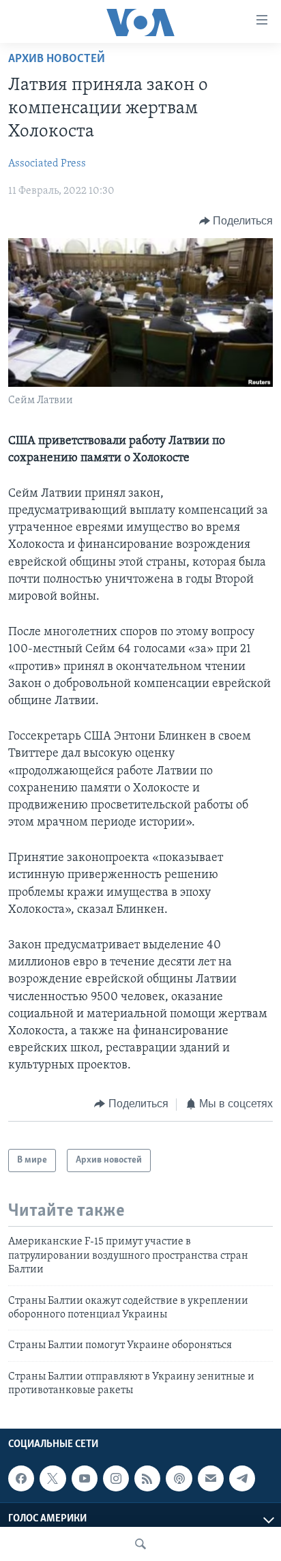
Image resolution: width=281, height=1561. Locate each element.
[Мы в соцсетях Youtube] (85, 1479)
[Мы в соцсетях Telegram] (242, 1479)
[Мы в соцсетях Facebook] (21, 1479)
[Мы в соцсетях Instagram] (116, 1479)
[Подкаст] (179, 1479)
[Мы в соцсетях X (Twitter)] (52, 1479)
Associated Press (47, 163)
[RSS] (147, 1479)
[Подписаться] (211, 1479)
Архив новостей (56, 59)
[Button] (236, 221)
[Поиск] (140, 1544)
